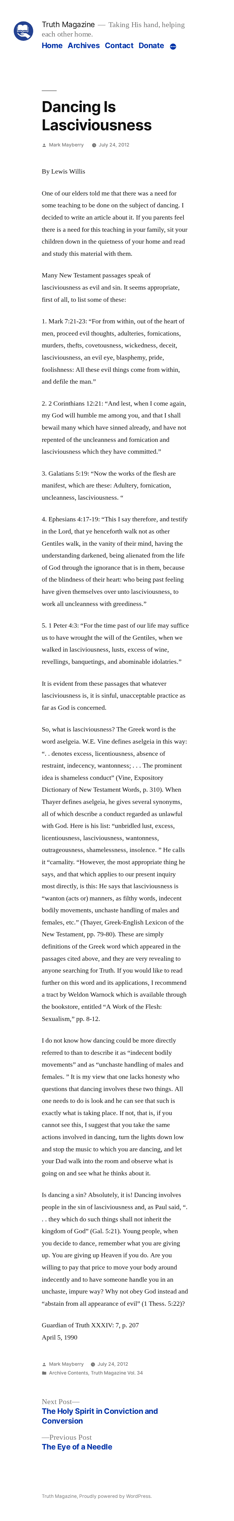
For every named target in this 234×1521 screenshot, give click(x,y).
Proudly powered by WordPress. (115, 1496)
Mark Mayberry (66, 145)
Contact (119, 45)
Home (52, 45)
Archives (84, 45)
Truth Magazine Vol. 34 (117, 1373)
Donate (151, 45)
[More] (173, 46)
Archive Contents (68, 1373)
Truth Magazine (68, 24)
